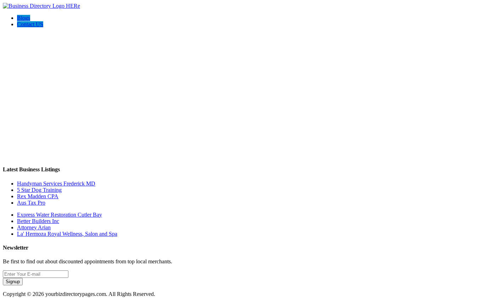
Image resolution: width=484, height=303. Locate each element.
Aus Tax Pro (31, 203)
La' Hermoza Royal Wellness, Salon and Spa (67, 234)
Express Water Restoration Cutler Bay (59, 215)
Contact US (30, 24)
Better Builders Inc (38, 221)
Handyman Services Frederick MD (56, 184)
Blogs (23, 18)
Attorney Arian (34, 227)
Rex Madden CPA (37, 196)
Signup (13, 281)
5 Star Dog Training (39, 190)
